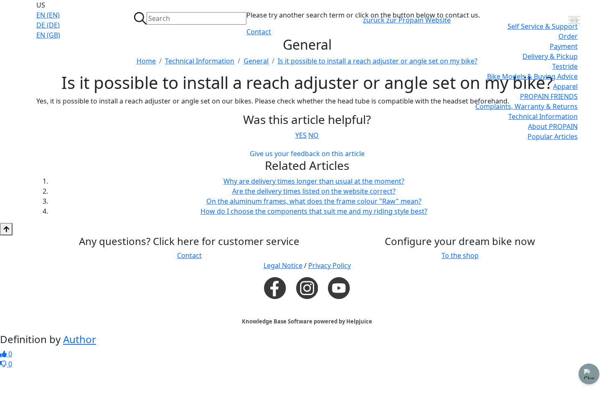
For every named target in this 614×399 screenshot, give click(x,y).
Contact (258, 31)
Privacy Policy (329, 265)
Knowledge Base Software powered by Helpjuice (307, 321)
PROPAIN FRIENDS (549, 96)
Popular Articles (553, 136)
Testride (565, 66)
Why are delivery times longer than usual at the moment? (313, 181)
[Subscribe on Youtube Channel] (339, 287)
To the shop (460, 255)
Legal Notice (283, 265)
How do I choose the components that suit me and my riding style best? (313, 211)
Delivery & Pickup (550, 56)
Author (79, 339)
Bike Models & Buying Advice (532, 76)
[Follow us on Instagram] (307, 288)
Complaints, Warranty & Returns (526, 106)
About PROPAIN (553, 126)
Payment (564, 46)
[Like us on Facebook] (275, 287)
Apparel (565, 86)
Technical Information (543, 116)
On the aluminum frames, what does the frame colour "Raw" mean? (313, 201)
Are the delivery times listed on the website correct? (314, 191)
